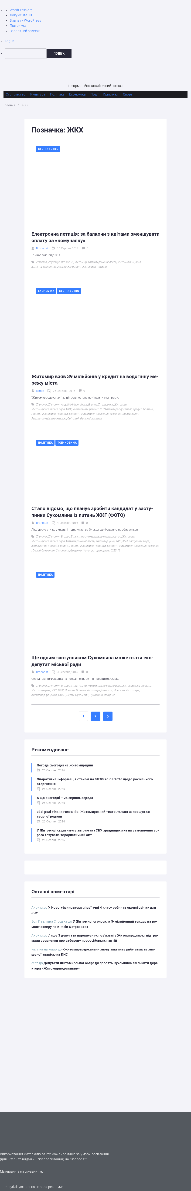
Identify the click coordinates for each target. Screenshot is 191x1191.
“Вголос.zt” (78, 1159)
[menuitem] (98, 53)
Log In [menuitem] (9, 41)
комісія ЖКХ (61, 266)
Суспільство (48, 149)
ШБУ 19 (115, 550)
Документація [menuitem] (21, 15)
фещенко (76, 550)
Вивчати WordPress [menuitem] (25, 20)
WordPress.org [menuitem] (21, 10)
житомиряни (126, 262)
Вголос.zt (42, 248)
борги (83, 404)
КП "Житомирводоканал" (116, 409)
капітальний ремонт (86, 409)
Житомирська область (102, 262)
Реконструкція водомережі (48, 418)
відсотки (107, 404)
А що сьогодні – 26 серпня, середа (65, 798)
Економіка (46, 291)
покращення (130, 414)
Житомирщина (105, 541)
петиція (102, 266)
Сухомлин (62, 550)
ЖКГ (118, 541)
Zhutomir (41, 262)
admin (40, 391)
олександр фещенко (108, 414)
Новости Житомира (83, 266)
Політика (45, 442)
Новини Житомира (43, 414)
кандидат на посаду (44, 546)
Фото (86, 550)
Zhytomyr (54, 262)
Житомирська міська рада (48, 409)
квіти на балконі (41, 266)
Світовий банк (76, 418)
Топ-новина (67, 442)
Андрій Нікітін (70, 404)
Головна (9, 105)
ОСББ (61, 695)
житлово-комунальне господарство (98, 536)
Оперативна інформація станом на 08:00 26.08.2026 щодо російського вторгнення (95, 781)
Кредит (137, 409)
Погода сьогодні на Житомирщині (65, 765)
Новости (62, 414)
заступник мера (139, 541)
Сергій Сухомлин (44, 550)
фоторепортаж (100, 550)
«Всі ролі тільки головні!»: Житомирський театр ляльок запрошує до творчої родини (93, 814)
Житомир (81, 262)
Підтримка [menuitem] (18, 25)
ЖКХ (138, 262)
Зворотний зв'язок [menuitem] (25, 31)
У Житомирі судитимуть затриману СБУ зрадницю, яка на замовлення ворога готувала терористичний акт (98, 832)
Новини (148, 409)
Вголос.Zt (67, 262)
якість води (94, 418)
